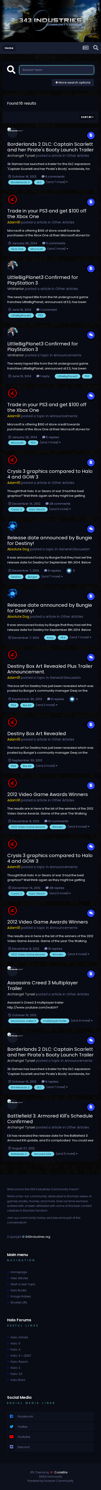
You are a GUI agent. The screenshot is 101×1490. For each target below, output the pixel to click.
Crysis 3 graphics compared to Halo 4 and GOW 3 (50, 474)
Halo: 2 (15, 1368)
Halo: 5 (15, 1343)
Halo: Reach (19, 1362)
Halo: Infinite (19, 1337)
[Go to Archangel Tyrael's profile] (12, 133)
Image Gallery (21, 1296)
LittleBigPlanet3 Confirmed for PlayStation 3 (42, 280)
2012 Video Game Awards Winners (47, 794)
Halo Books (19, 1290)
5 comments (55, 243)
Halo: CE (16, 1374)
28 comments (59, 503)
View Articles (19, 1278)
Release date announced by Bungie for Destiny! (49, 540)
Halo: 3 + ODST (21, 1356)
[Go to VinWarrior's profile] (12, 266)
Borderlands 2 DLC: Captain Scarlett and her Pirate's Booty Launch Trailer (50, 147)
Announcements (67, 355)
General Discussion (74, 549)
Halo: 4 (15, 1349)
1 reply (44, 376)
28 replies (56, 888)
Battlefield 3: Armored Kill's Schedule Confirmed (50, 1119)
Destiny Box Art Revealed (36, 733)
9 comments (55, 176)
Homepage (19, 1272)
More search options (74, 82)
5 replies (52, 437)
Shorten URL (19, 1302)
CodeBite (60, 1472)
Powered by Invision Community (50, 1481)
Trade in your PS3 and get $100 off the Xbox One (46, 214)
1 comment (48, 309)
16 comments (57, 821)
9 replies (54, 570)
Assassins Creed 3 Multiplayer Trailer (42, 985)
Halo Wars (18, 1380)
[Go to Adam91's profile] (12, 199)
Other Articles (77, 155)
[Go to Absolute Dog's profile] (12, 526)
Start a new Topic (23, 1284)
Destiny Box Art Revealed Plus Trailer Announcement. (50, 669)
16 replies (54, 948)
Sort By (86, 117)
